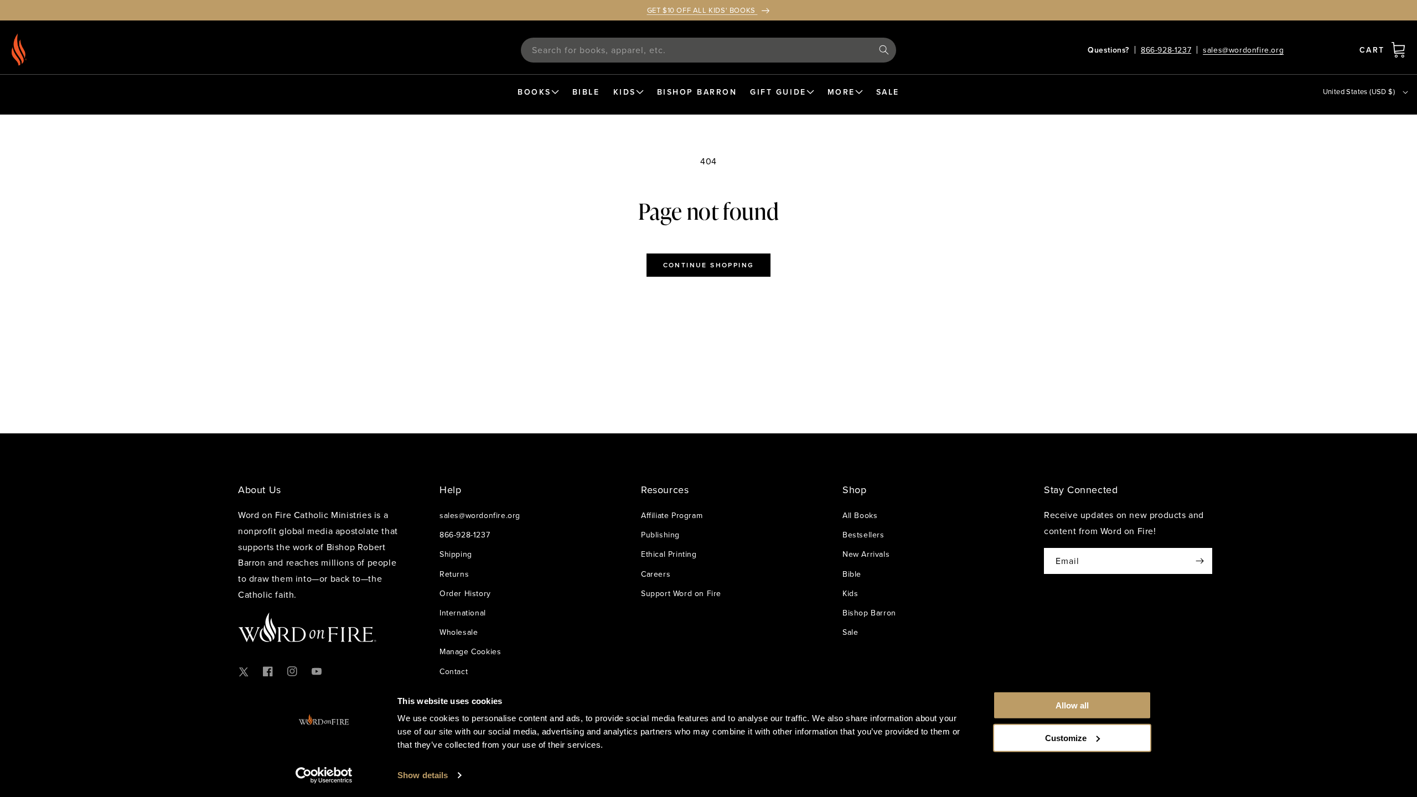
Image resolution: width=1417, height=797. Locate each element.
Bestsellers (863, 534)
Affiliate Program (671, 515)
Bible (851, 573)
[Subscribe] (1199, 561)
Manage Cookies (470, 651)
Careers (655, 573)
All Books (859, 515)
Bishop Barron (869, 612)
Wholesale (458, 632)
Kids (850, 593)
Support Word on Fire (681, 593)
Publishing (660, 534)
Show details (422, 775)
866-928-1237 (1166, 50)
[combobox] (708, 50)
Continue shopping (708, 265)
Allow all (1072, 705)
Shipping (455, 554)
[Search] (884, 50)
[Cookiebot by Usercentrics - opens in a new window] (324, 775)
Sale (850, 632)
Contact (453, 671)
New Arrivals (865, 554)
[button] (1398, 50)
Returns (454, 573)
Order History (465, 593)
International (462, 612)
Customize (1066, 737)
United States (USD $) (1359, 91)
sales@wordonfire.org (1243, 50)
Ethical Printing (669, 554)
